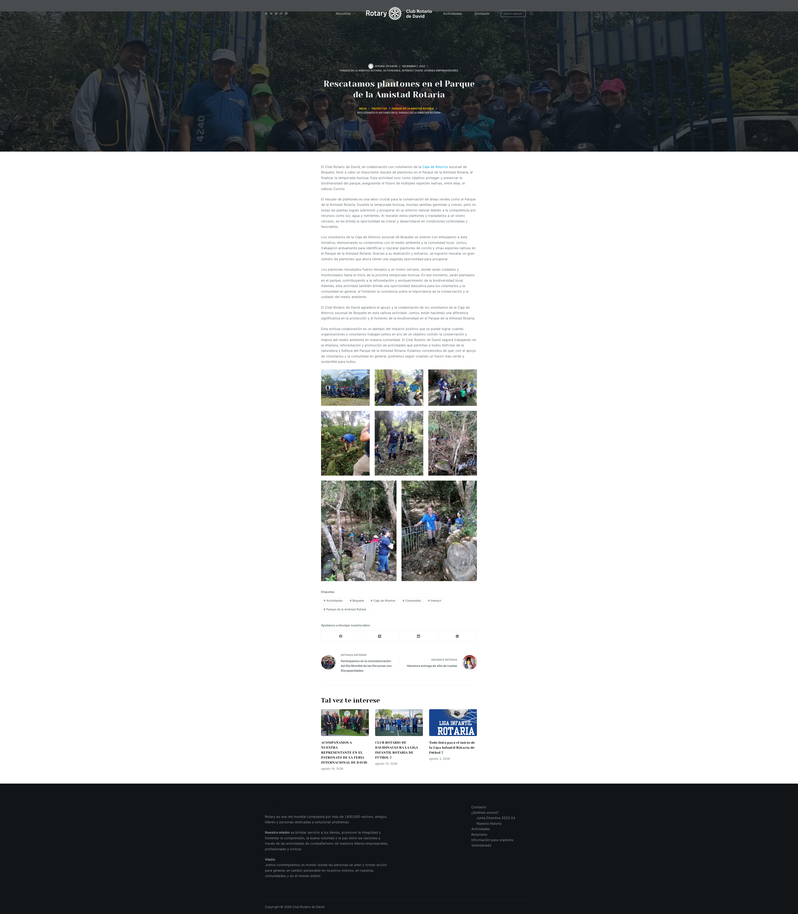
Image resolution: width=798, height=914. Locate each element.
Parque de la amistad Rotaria (361, 70)
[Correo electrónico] (271, 13)
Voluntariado (481, 845)
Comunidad (412, 600)
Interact (434, 600)
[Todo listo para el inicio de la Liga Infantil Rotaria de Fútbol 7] (453, 722)
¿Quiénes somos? (485, 812)
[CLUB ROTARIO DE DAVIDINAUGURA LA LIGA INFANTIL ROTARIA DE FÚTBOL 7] (399, 722)
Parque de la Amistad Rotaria (345, 609)
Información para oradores (492, 840)
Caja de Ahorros (435, 167)
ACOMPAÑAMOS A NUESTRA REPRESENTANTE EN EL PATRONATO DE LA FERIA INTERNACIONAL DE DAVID (344, 752)
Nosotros (343, 13)
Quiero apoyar (513, 13)
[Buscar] (531, 13)
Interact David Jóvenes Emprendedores (430, 70)
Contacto (482, 13)
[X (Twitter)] (286, 13)
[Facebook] (281, 13)
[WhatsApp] (266, 13)
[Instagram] (276, 13)
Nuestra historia (489, 823)
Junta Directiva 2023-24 (496, 818)
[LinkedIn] (418, 636)
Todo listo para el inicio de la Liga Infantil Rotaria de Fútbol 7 (452, 748)
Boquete (357, 600)
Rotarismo (479, 834)
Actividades (452, 13)
